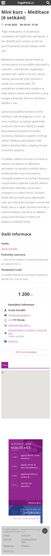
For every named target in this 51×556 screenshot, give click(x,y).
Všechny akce (34, 502)
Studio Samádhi (9, 248)
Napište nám (8, 545)
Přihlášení (25, 545)
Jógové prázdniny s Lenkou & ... (25, 475)
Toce (12, 551)
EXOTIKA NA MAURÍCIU (22, 485)
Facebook (13, 341)
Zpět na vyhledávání (26, 352)
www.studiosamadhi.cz (19, 325)
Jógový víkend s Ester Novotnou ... (26, 457)
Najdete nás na (31, 511)
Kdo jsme (7, 539)
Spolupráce (26, 535)
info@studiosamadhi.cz (19, 315)
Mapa (4, 365)
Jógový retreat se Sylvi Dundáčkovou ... (26, 466)
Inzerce (6, 535)
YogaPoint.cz (25, 3)
